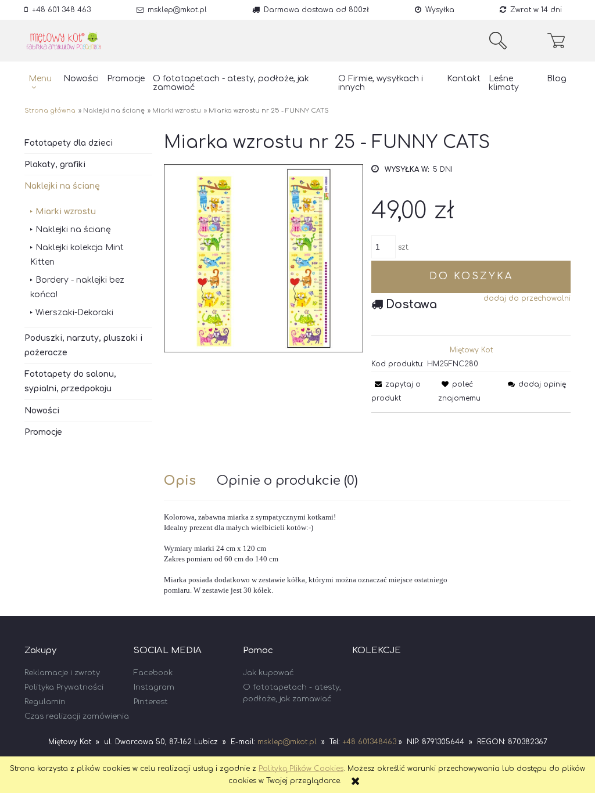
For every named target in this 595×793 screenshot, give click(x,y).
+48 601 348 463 (61, 10)
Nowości (41, 410)
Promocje (43, 432)
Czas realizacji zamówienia (76, 716)
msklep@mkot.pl (177, 10)
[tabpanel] (367, 554)
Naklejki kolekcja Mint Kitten (77, 254)
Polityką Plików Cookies (301, 769)
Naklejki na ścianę (62, 186)
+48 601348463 (369, 742)
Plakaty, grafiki (54, 164)
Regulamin (45, 702)
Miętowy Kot (471, 350)
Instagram (154, 687)
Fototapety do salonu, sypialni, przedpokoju (70, 381)
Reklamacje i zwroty (62, 673)
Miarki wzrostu (65, 211)
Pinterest (151, 702)
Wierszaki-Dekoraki (74, 312)
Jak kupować (268, 673)
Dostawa (411, 304)
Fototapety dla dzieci (68, 143)
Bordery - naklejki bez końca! (77, 287)
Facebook (153, 673)
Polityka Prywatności (63, 687)
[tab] (190, 481)
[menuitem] (41, 83)
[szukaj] (498, 40)
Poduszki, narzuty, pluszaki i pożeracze (83, 345)
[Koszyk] (559, 40)
